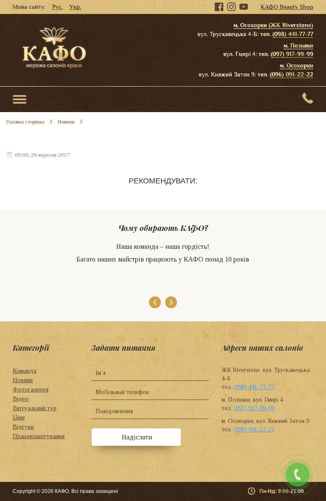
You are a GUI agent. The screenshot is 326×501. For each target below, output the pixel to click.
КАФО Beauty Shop (287, 6)
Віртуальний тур (34, 408)
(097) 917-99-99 (292, 54)
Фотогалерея (30, 389)
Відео (20, 398)
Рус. (57, 6)
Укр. (75, 6)
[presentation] (155, 302)
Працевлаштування (39, 436)
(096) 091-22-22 (291, 74)
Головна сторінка (25, 122)
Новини (66, 122)
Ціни (19, 417)
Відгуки (23, 426)
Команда (25, 370)
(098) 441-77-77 (293, 34)
